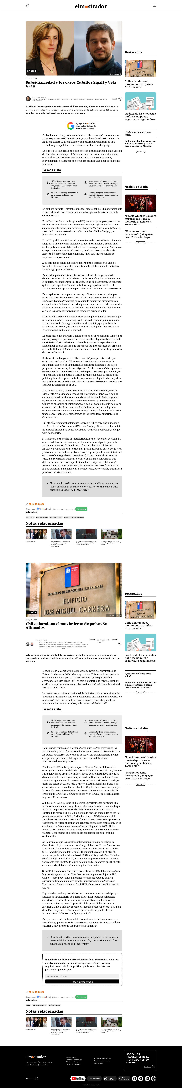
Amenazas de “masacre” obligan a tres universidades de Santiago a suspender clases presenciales (103, 183)
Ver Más (114, 98)
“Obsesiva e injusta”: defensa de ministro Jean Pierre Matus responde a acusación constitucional (60, 544)
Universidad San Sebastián (74, 517)
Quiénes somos (71, 1057)
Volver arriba (30, 1078)
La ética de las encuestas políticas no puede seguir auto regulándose (140, 116)
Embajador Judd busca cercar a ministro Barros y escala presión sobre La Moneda (103, 195)
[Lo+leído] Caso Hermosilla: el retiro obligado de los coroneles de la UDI (111, 543)
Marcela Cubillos (56, 517)
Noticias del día (136, 187)
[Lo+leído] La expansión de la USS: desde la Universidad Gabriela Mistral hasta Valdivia (86, 543)
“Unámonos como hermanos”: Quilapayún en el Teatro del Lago (139, 234)
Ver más (92, 639)
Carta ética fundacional (74, 1059)
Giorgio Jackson (42, 517)
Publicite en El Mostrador (102, 1058)
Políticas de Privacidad (73, 1064)
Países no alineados (39, 1005)
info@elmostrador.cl (42, 1065)
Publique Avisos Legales (102, 1060)
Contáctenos (98, 1063)
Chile (28, 1005)
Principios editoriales (73, 1062)
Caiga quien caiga (31, 541)
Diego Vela (30, 517)
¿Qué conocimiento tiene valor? (138, 133)
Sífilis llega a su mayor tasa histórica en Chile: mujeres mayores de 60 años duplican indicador (64, 184)
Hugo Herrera (41, 97)
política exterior (54, 1005)
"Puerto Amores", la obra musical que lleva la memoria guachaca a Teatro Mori (140, 220)
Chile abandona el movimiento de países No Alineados (139, 84)
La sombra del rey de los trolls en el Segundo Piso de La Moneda (64, 195)
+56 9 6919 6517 (30, 1065)
